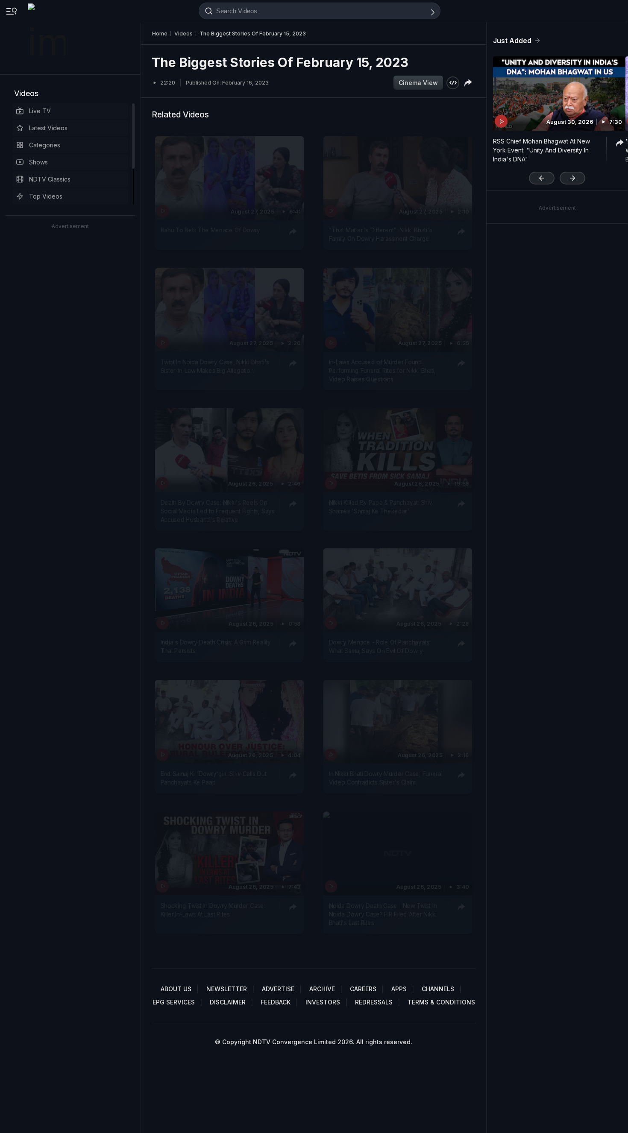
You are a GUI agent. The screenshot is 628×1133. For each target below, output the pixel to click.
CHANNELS (438, 988)
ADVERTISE (278, 988)
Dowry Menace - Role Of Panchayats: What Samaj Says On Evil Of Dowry (380, 646)
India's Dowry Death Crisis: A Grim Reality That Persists (216, 646)
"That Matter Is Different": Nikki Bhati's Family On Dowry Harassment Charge (380, 234)
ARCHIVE (322, 988)
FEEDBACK (276, 1002)
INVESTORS (322, 1002)
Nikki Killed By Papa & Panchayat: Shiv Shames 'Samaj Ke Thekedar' (380, 506)
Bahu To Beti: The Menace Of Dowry (210, 229)
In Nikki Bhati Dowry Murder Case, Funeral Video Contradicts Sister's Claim (386, 777)
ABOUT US (176, 988)
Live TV (40, 110)
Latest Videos (48, 128)
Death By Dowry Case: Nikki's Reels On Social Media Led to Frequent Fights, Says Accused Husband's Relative (218, 510)
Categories (44, 145)
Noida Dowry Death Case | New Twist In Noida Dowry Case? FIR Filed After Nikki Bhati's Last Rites (383, 914)
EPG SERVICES (174, 1002)
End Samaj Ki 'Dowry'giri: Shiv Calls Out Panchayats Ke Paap (214, 777)
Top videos (45, 196)
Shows (38, 162)
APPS (399, 988)
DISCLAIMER (228, 1002)
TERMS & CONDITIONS (441, 1002)
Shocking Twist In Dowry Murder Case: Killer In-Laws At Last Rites (213, 909)
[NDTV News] (47, 37)
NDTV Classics (49, 179)
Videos (26, 93)
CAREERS (363, 988)
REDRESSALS (374, 1002)
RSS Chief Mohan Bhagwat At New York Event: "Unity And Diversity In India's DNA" (541, 150)
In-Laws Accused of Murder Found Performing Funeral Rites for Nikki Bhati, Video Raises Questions (382, 370)
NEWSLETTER (226, 988)
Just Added (512, 40)
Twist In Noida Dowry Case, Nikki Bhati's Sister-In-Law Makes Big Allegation (215, 366)
